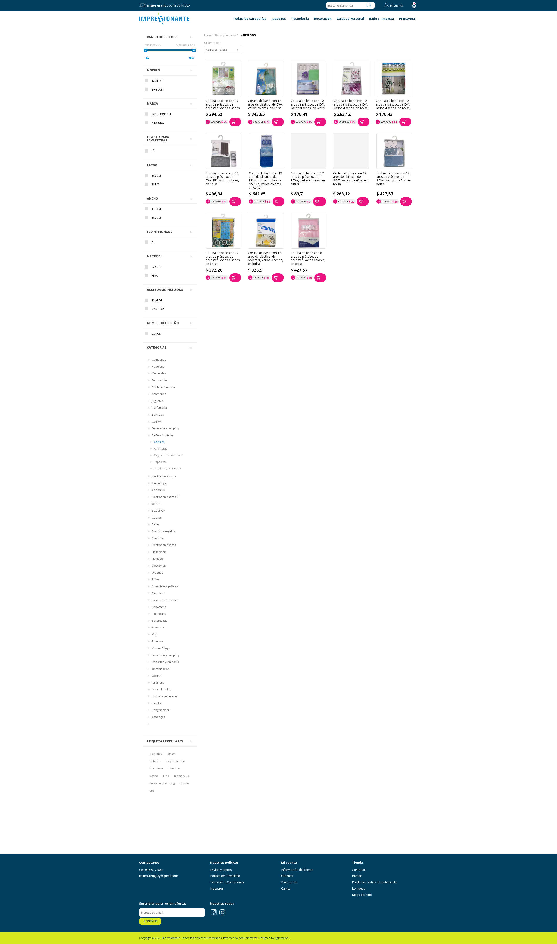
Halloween (159, 552)
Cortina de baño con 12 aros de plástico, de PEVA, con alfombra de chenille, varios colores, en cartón (265, 180)
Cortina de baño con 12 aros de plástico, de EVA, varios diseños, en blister (308, 104)
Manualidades (161, 689)
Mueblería (158, 593)
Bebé (155, 524)
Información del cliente (297, 870)
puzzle (184, 783)
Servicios (158, 415)
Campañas (159, 359)
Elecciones (159, 566)
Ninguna (158, 123)
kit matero (156, 768)
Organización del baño (168, 455)
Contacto (358, 870)
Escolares (158, 627)
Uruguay (157, 572)
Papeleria (158, 366)
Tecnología (159, 483)
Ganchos (158, 309)
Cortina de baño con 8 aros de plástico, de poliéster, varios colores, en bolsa (308, 258)
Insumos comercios (164, 696)
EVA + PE (157, 267)
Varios (156, 334)
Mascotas (158, 538)
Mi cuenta (396, 5)
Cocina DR (158, 490)
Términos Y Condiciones (227, 882)
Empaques (159, 614)
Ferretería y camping (165, 655)
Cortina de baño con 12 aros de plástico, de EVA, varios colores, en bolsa (265, 104)
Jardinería (158, 682)
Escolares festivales (165, 600)
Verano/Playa (161, 648)
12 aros (157, 81)
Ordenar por (212, 43)
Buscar (369, 5)
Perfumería (159, 408)
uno (152, 791)
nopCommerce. (248, 938)
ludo (166, 776)
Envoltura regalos (163, 531)
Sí (153, 151)
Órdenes (287, 876)
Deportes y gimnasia (165, 662)
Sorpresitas (159, 621)
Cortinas (159, 442)
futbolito (155, 761)
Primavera (159, 641)
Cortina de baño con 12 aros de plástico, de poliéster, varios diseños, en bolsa (223, 258)
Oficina (156, 676)
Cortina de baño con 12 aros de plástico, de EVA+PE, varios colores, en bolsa (222, 178)
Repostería (159, 607)
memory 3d (181, 776)
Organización (160, 669)
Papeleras (160, 462)
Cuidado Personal (164, 387)
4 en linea (155, 754)
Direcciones (289, 882)
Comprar (235, 122)
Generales (159, 373)
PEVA (155, 275)
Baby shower (160, 710)
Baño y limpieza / (226, 35)
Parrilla (156, 703)
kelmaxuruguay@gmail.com (158, 876)
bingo (171, 754)
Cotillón (157, 421)
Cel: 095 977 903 (151, 870)
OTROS (156, 504)
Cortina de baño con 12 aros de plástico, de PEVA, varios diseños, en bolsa (350, 178)
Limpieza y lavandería (167, 468)
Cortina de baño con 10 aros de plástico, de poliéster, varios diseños (223, 104)
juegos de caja (175, 761)
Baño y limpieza (162, 435)
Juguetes (157, 401)
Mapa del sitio (362, 895)
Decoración (159, 380)
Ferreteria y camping (165, 428)
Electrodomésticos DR (166, 497)
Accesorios (159, 394)
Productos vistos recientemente (374, 882)
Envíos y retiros (221, 870)
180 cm (156, 176)
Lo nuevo (358, 888)
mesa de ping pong (162, 783)
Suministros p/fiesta (165, 586)
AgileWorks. (282, 938)
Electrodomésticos (164, 476)
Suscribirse (150, 921)
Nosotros (217, 888)
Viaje (155, 634)
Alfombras (160, 448)
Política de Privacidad (225, 876)
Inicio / (208, 35)
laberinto (174, 768)
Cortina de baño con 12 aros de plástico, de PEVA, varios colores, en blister (308, 178)
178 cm (156, 209)
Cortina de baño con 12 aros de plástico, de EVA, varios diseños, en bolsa (351, 104)
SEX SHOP (158, 510)
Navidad (157, 559)
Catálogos (158, 717)
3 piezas (157, 89)
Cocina (156, 517)
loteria (153, 776)
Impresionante (161, 114)
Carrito (286, 888)
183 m (155, 184)
